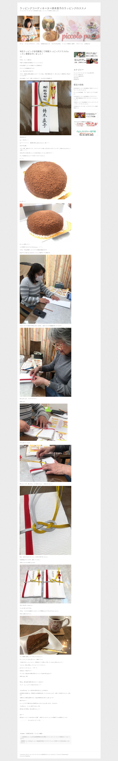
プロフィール (79, 43)
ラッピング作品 (77, 74)
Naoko (23, 733)
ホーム (21, 43)
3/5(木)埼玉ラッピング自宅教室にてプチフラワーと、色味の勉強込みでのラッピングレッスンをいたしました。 (86, 98)
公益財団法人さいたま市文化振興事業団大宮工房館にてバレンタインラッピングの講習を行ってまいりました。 (45, 737)
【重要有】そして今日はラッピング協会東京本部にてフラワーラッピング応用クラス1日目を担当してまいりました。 (45, 741)
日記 (75, 77)
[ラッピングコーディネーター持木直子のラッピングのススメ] (59, 16)
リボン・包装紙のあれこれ (43, 43)
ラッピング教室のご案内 (68, 43)
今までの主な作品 (56, 43)
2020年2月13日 (29, 733)
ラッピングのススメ (30, 43)
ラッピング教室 (38, 733)
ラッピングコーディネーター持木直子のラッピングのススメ (53, 8)
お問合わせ (87, 43)
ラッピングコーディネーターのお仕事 (82, 73)
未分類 (75, 79)
